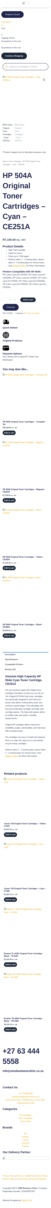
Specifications (11, 659)
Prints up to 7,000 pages (18, 256)
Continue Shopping (14, 56)
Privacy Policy (9, 1176)
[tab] (25, 654)
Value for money (15, 253)
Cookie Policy (23, 1179)
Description (10, 654)
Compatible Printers (14, 664)
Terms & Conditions (24, 1176)
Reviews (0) (10, 669)
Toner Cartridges (15, 161)
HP (25, 313)
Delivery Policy (19, 266)
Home (5, 161)
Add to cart (28, 300)
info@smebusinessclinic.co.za (23, 1071)
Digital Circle (26, 1200)
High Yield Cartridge (16, 250)
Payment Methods (38, 1179)
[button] (25, 8)
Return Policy (9, 1179)
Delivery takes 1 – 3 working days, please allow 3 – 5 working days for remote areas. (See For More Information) (26, 262)
